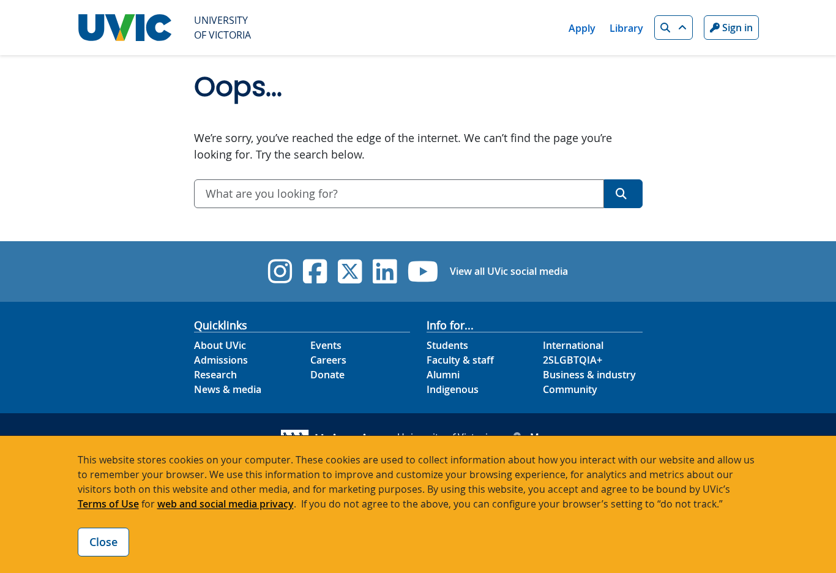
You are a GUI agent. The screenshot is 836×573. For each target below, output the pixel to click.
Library (626, 28)
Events (325, 345)
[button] (673, 27)
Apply (582, 28)
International (573, 345)
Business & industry (589, 374)
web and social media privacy (225, 504)
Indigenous (453, 389)
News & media (227, 389)
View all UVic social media (509, 271)
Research (215, 374)
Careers (328, 360)
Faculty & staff (460, 360)
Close (103, 541)
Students (447, 345)
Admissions (221, 360)
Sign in (736, 27)
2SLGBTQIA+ (572, 360)
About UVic (220, 345)
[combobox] (399, 193)
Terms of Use (108, 504)
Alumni (443, 374)
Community (570, 389)
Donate (327, 374)
